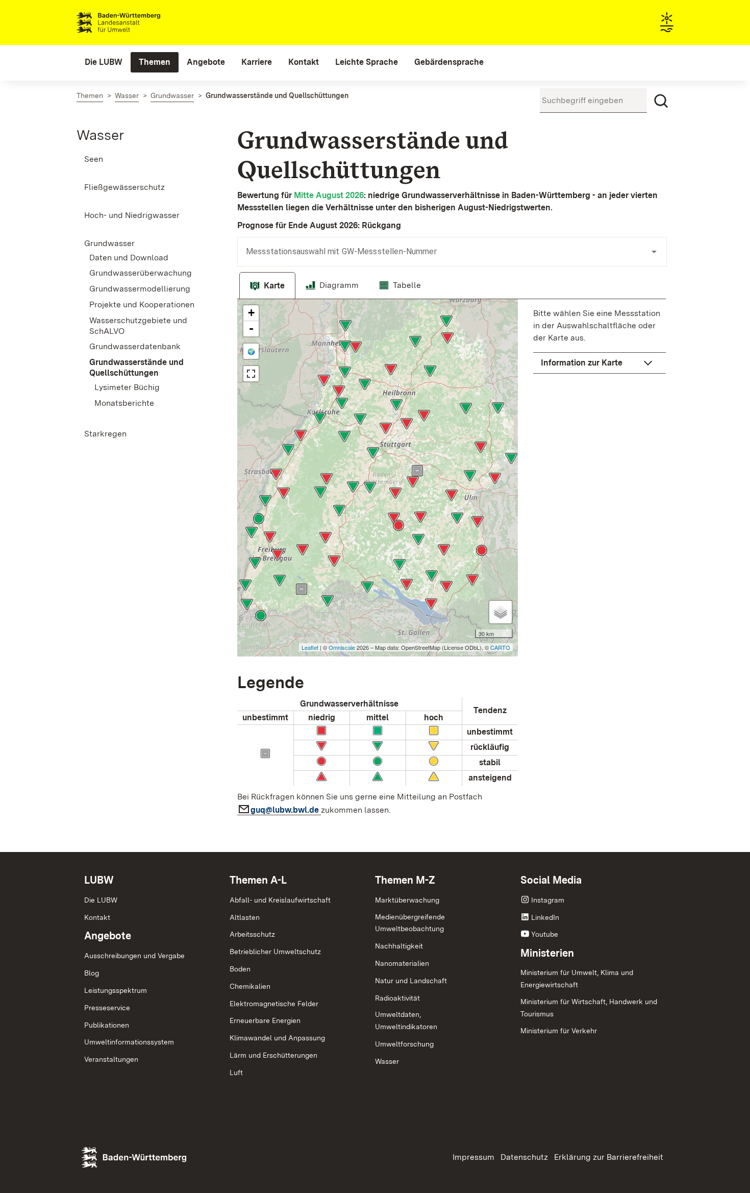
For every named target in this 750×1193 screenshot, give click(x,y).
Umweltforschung (404, 1044)
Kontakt (97, 917)
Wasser (100, 134)
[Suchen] (661, 101)
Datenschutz (524, 1157)
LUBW (99, 880)
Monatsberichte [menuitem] (124, 403)
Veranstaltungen (111, 1059)
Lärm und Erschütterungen (273, 1055)
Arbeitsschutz (252, 934)
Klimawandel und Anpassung (277, 1038)
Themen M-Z (405, 880)
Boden (240, 969)
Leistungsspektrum (115, 990)
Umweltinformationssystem (129, 1042)
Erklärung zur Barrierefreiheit (608, 1157)
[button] (599, 363)
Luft (236, 1072)
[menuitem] (104, 62)
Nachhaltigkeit (399, 946)
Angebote (107, 936)
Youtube (544, 934)
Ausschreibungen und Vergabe (134, 956)
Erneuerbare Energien (265, 1020)
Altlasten (245, 917)
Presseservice (107, 1008)
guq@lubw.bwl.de (286, 810)
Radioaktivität (397, 998)
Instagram (547, 900)
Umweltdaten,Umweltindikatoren (406, 1020)
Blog (91, 973)
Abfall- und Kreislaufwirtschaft (280, 900)
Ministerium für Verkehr (558, 1031)
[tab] (267, 286)
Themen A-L (258, 880)
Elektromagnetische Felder (274, 1004)
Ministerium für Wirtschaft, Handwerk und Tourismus (588, 1007)
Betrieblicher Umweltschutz (275, 951)
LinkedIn (545, 917)
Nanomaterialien (402, 963)
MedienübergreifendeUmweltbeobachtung (410, 923)
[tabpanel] (451, 560)
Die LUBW (100, 900)
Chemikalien (250, 986)
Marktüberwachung (407, 900)
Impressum (473, 1157)
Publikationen (106, 1025)
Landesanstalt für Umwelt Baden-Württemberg (136, 22)
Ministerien (547, 953)
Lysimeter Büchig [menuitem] (127, 387)
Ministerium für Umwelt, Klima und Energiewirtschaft (576, 978)
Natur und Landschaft (411, 981)
